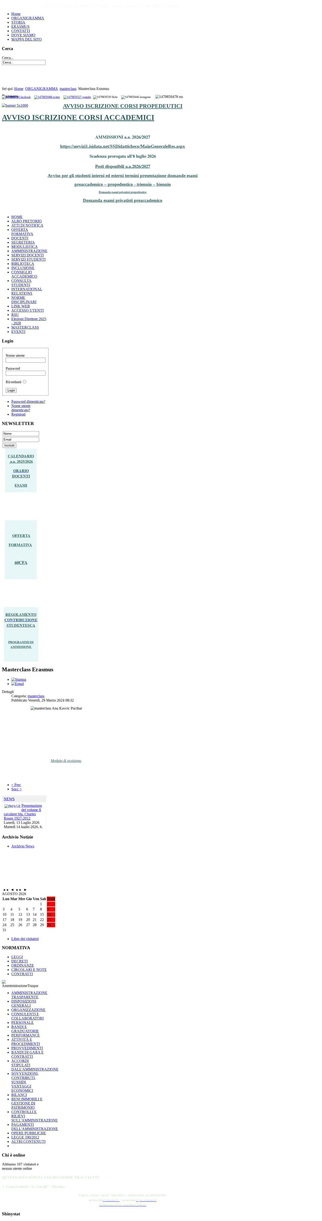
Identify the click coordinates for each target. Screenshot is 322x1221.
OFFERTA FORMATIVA (22, 232)
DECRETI (19, 961)
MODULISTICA (24, 247)
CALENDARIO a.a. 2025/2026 (21, 458)
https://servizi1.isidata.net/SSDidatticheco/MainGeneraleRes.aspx (122, 146)
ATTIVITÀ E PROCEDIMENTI (25, 1042)
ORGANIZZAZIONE (28, 1010)
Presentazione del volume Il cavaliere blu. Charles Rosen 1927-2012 (23, 812)
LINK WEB (20, 306)
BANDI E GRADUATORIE (25, 1029)
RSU (15, 315)
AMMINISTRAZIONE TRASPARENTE (29, 995)
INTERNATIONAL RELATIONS (26, 291)
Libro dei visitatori (25, 939)
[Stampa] (18, 679)
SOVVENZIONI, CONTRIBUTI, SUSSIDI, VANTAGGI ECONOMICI (24, 1082)
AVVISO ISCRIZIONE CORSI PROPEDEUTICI (122, 106)
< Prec (16, 785)
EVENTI (18, 332)
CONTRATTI (22, 974)
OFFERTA (21, 535)
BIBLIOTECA (22, 264)
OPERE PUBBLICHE (28, 1133)
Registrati (18, 414)
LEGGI (17, 957)
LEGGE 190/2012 (25, 1137)
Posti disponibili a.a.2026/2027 (122, 166)
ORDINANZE (22, 965)
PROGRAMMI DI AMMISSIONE (20, 644)
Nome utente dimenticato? (20, 408)
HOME (17, 217)
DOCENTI (19, 238)
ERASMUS (20, 27)
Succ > (16, 789)
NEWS (9, 799)
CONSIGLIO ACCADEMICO (24, 274)
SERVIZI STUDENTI (28, 259)
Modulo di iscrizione (66, 760)
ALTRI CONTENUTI (28, 1142)
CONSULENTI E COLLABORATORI (27, 1016)
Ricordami (13, 382)
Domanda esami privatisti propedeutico (122, 192)
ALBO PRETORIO (26, 221)
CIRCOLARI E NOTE (29, 970)
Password (13, 368)
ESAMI (21, 485)
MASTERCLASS (25, 327)
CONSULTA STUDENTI (21, 283)
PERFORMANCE (25, 1035)
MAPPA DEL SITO (26, 39)
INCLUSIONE (22, 268)
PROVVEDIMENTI (27, 1048)
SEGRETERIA (23, 242)
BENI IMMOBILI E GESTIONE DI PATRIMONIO (26, 1103)
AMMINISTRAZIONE (29, 251)
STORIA (18, 22)
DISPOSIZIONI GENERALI (23, 1003)
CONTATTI (20, 31)
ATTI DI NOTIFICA (27, 225)
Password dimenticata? (28, 402)
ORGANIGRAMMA (27, 18)
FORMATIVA (20, 544)
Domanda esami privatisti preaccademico (122, 200)
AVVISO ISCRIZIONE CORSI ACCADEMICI (78, 117)
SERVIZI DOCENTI (27, 255)
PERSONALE (22, 1023)
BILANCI (19, 1095)
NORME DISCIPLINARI (23, 300)
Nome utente (15, 355)
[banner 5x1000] (15, 105)
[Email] (17, 684)
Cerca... (7, 58)
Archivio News (22, 846)
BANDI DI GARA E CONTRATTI (27, 1054)
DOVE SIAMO (23, 35)
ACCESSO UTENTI (27, 310)
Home (16, 14)
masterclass (68, 89)
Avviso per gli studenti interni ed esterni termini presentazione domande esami (123, 175)
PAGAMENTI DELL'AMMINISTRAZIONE (34, 1127)
